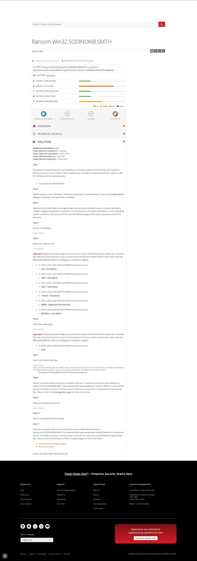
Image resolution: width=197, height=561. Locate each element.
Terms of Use (55, 554)
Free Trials (61, 504)
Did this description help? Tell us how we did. (50, 454)
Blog (22, 490)
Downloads (61, 499)
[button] (79, 134)
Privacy (23, 554)
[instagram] (41, 526)
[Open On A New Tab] (159, 51)
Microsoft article (40, 260)
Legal (32, 554)
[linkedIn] (163, 51)
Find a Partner (26, 504)
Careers (96, 495)
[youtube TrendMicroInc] (47, 526)
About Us (96, 490)
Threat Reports (26, 499)
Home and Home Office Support (53, 444)
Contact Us (61, 495)
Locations (96, 499)
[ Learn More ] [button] (38, 233)
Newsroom (25, 495)
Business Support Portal (66, 490)
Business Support (46, 446)
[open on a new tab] (35, 526)
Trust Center (98, 508)
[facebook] (155, 51)
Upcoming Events (99, 504)
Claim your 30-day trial (145, 537)
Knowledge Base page (61, 392)
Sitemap (67, 554)
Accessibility (42, 554)
